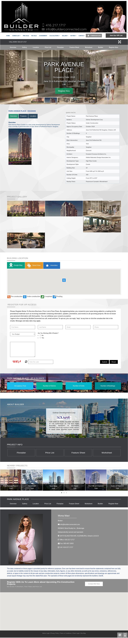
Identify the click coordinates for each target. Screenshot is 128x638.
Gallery (24, 47)
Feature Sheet (74, 47)
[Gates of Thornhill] (117, 480)
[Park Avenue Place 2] (10, 480)
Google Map (18, 265)
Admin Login (46, 633)
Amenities (54, 265)
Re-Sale (34, 35)
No (43, 335)
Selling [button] (64, 35)
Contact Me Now (94, 584)
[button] (64, 280)
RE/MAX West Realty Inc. (71, 528)
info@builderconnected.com (70, 525)
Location (36, 47)
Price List (48, 47)
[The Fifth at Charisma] (95, 480)
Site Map (83, 633)
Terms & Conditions (66, 633)
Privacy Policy (55, 633)
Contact (81, 35)
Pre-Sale (26, 35)
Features (23, 116)
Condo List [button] (16, 35)
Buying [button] (73, 35)
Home (8, 35)
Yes (43, 338)
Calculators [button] (54, 35)
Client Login (76, 633)
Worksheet (88, 47)
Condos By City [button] (95, 35)
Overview (13, 47)
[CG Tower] (74, 480)
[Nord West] (53, 480)
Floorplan (60, 47)
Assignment (43, 35)
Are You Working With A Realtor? (48, 333)
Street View (36, 265)
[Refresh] (25, 362)
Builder (100, 47)
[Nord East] (32, 480)
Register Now (113, 47)
